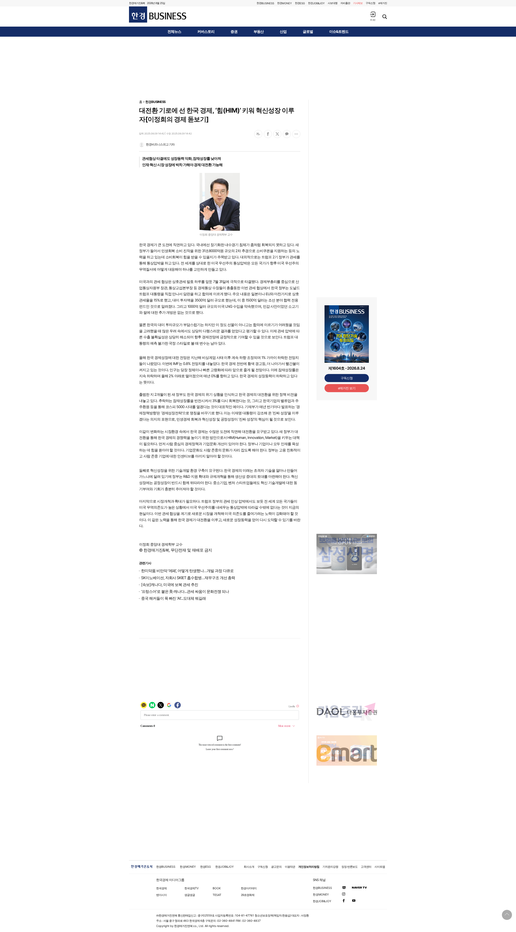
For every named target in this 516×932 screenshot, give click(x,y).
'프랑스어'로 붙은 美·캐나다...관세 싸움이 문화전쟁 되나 (185, 591)
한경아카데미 (249, 888)
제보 (358, 3)
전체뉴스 (174, 32)
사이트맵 (380, 866)
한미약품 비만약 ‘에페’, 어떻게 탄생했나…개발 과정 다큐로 (187, 570)
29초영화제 (247, 895)
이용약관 (290, 866)
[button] (372, 16)
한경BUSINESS (155, 102)
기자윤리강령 (330, 866)
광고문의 (276, 866)
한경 (265, 3)
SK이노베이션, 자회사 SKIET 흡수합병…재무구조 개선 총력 (188, 578)
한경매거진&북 (137, 3)
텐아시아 (161, 895)
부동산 (259, 32)
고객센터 (366, 866)
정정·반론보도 (349, 866)
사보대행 (332, 3)
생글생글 (189, 895)
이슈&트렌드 (339, 32)
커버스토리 (205, 32)
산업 (283, 32)
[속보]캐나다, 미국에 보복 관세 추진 (169, 584)
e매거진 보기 (347, 388)
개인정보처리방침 (308, 866)
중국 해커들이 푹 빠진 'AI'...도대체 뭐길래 (173, 598)
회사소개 (249, 866)
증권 (234, 32)
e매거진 (382, 3)
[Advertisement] (258, 68)
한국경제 (161, 888)
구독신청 (370, 3)
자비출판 (345, 3)
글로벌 (308, 32)
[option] (346, 554)
